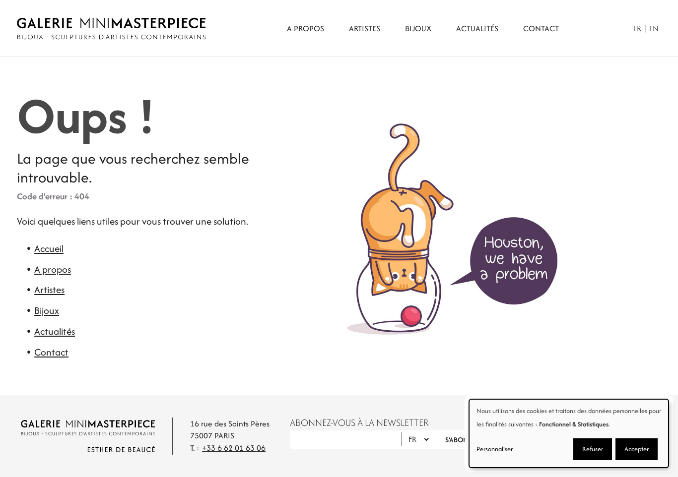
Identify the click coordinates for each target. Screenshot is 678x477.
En (654, 28)
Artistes (364, 28)
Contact (541, 28)
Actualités (477, 28)
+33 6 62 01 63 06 (234, 448)
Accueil (49, 248)
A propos (305, 28)
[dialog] (569, 433)
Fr (637, 28)
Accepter (636, 449)
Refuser (592, 449)
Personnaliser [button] (494, 449)
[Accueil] (111, 28)
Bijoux (418, 28)
